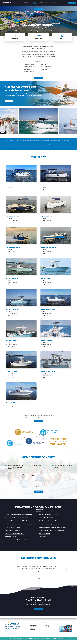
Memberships (32, 626)
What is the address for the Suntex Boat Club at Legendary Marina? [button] (18, 514)
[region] (38, 121)
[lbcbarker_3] (38, 121)
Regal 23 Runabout (36, 140)
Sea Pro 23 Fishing (37, 144)
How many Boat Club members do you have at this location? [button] (16, 521)
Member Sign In (47, 625)
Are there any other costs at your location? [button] (13, 530)
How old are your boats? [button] (44, 536)
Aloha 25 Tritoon (19, 140)
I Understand (64, 638)
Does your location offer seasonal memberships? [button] (14, 533)
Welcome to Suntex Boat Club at (38, 22)
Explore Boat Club (33, 625)
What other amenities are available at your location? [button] (15, 540)
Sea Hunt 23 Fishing (18, 144)
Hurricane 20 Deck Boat (27, 140)
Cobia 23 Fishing (10, 144)
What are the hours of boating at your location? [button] (48, 514)
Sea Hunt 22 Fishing (65, 140)
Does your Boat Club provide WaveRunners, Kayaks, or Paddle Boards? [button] (53, 527)
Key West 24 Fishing (46, 144)
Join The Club (47, 626)
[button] (38, 78)
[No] (75, 638)
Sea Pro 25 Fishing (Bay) (63, 144)
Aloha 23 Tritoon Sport (10, 140)
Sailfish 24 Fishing (54, 144)
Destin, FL (38, 27)
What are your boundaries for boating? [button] (12, 527)
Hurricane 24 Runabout (45, 140)
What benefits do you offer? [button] (44, 533)
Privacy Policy (32, 629)
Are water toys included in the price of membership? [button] (49, 524)
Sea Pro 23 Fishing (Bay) (28, 144)
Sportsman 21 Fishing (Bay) (56, 140)
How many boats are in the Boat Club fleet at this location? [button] (16, 517)
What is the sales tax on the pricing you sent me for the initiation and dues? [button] (20, 524)
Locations (32, 628)
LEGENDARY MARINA (38, 24)
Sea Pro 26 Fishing (37, 147)
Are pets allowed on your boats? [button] (11, 536)
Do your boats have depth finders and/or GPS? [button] (48, 521)
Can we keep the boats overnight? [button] (46, 517)
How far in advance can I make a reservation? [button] (14, 543)
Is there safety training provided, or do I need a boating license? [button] (52, 530)
